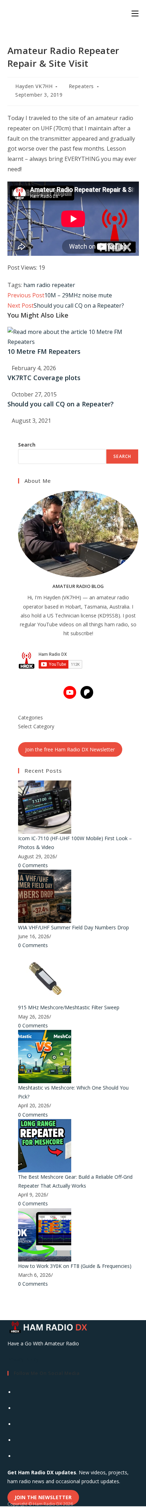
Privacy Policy (23, 1359)
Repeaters (81, 86)
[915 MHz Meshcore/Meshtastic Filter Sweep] (44, 975)
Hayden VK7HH (33, 86)
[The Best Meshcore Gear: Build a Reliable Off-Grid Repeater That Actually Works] (44, 1145)
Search (26, 444)
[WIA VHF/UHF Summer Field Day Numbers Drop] (44, 895)
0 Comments (33, 865)
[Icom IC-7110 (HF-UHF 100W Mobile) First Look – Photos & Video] (44, 806)
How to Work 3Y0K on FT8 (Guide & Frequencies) (74, 1266)
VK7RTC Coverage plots (43, 377)
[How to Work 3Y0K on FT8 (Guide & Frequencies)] (44, 1234)
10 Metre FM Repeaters (43, 351)
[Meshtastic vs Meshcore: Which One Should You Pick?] (44, 1056)
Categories (30, 717)
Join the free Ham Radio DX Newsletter (70, 749)
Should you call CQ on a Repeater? (60, 404)
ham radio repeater (49, 285)
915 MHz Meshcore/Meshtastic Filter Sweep (68, 1007)
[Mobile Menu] (135, 13)
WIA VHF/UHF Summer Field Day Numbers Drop (73, 927)
